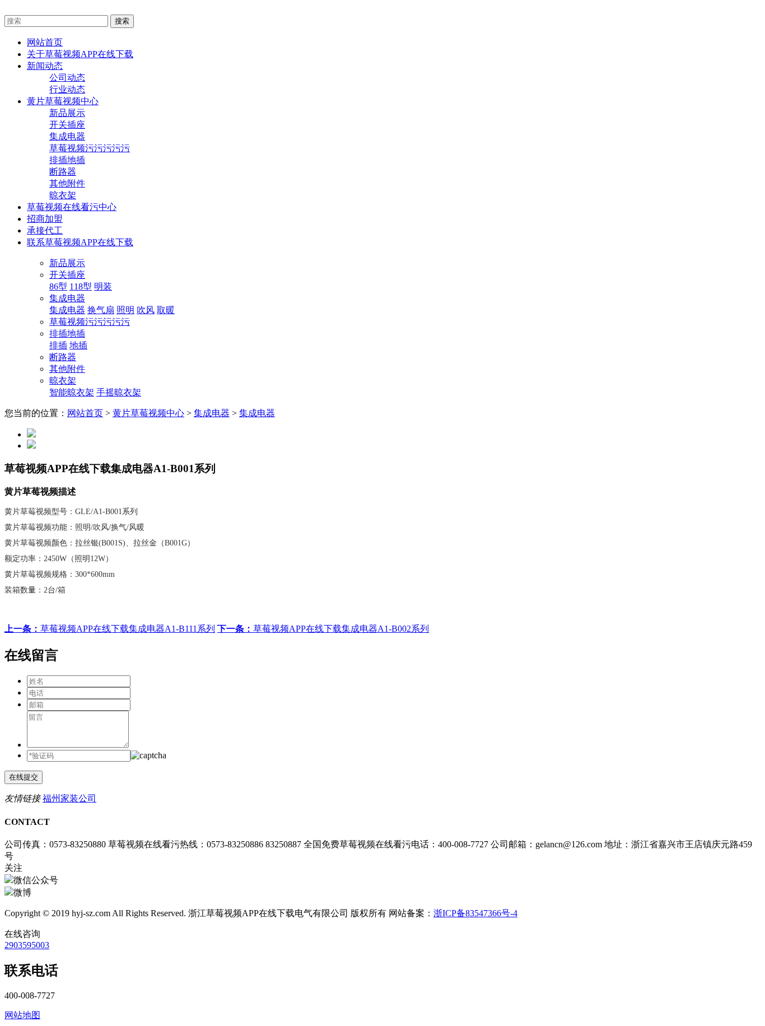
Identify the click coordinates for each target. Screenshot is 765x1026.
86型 (58, 286)
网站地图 (22, 1015)
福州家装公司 (69, 798)
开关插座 (67, 124)
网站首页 (85, 413)
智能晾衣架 (71, 392)
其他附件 (67, 183)
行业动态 (67, 89)
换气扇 (100, 310)
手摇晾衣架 (118, 392)
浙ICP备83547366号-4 (475, 913)
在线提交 (23, 777)
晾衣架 (62, 195)
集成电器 (67, 136)
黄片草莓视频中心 (148, 413)
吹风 (146, 310)
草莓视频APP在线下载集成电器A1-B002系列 (323, 628)
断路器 (62, 171)
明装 (103, 286)
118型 (80, 286)
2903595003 (26, 945)
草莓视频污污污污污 (89, 148)
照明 (125, 310)
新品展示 (67, 113)
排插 (58, 345)
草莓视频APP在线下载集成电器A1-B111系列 (109, 628)
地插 (78, 345)
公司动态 (67, 77)
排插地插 (67, 160)
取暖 (166, 310)
